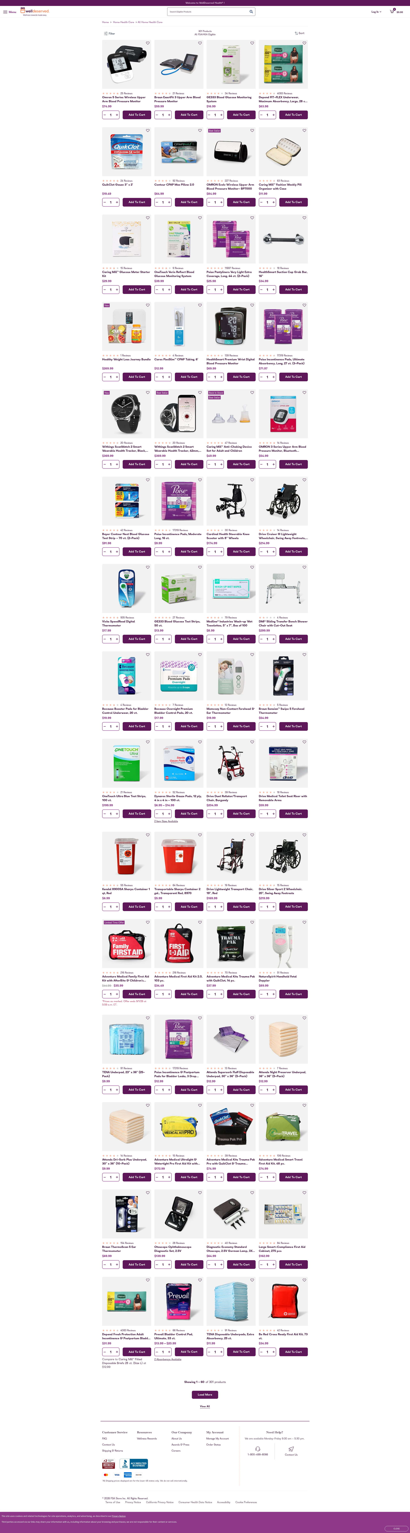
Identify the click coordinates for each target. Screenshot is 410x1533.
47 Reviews (231, 443)
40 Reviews (231, 1243)
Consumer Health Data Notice (195, 1502)
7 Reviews (178, 705)
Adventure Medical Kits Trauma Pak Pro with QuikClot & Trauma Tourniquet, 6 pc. (231, 1161)
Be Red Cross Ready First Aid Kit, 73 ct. (283, 1336)
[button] (396, 11)
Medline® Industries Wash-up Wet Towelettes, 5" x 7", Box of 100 (229, 623)
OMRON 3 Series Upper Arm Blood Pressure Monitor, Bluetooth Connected (282, 449)
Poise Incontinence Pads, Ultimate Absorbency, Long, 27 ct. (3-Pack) (281, 361)
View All (205, 1406)
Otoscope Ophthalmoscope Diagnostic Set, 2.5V (172, 1249)
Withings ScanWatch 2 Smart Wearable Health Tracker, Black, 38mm (124, 449)
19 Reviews (231, 885)
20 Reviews (126, 443)
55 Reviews (126, 885)
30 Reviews (231, 530)
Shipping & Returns (112, 1451)
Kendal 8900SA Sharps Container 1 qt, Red (126, 891)
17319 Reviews (284, 356)
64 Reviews (179, 885)
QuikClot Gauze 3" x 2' (117, 185)
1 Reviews (125, 356)
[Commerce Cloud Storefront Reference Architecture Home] (35, 11)
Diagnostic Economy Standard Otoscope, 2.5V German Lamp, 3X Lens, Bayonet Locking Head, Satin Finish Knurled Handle (230, 1249)
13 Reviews (231, 1068)
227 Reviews (231, 181)
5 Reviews (282, 705)
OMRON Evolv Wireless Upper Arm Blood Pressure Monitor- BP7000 (230, 187)
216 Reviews (126, 973)
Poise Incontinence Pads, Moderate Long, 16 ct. (177, 536)
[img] (126, 94)
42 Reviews (126, 530)
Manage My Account (217, 1439)
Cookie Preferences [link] (246, 1502)
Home (105, 22)
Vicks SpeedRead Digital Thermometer (118, 623)
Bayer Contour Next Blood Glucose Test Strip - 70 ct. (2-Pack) (125, 536)
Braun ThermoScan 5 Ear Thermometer (119, 1249)
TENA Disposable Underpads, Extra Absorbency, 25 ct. (230, 1336)
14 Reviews (283, 443)
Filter (112, 34)
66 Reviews (179, 1330)
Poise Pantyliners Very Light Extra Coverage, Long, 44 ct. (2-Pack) (229, 274)
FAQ (104, 1439)
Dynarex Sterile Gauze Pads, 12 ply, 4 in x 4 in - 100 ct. (178, 798)
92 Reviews (179, 181)
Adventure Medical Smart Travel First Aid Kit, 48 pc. (281, 1161)
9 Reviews (178, 268)
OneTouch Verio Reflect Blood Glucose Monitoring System (174, 274)
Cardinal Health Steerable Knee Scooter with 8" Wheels (228, 536)
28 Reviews (179, 1243)
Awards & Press (180, 1445)
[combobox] (211, 12)
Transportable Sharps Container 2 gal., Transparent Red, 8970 (177, 891)
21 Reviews (178, 93)
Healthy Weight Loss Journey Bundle (126, 359)
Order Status (213, 1445)
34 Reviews (231, 93)
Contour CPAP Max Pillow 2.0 (174, 185)
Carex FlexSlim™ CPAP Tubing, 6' (176, 359)
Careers (176, 1451)
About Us (177, 1439)
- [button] (104, 115)
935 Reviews (127, 618)
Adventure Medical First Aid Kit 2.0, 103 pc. (178, 978)
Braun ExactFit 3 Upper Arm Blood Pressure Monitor (177, 99)
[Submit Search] (251, 11)
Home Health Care (123, 22)
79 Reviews (231, 618)
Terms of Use (112, 1502)
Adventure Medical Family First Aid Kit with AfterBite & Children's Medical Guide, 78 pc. (125, 978)
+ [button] (117, 115)
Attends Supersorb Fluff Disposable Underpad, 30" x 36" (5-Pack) (230, 1074)
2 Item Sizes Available (166, 821)
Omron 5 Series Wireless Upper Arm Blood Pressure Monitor (124, 99)
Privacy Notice (133, 1502)
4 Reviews (178, 356)
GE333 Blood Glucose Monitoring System (229, 99)
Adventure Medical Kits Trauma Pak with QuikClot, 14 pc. (231, 978)
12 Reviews (230, 705)
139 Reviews (231, 356)
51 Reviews (283, 973)
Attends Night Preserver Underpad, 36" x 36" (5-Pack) (282, 1074)
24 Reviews (126, 181)
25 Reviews (126, 93)
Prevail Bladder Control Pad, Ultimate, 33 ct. (173, 1336)
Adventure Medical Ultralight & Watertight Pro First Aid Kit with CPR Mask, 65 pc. (176, 1161)
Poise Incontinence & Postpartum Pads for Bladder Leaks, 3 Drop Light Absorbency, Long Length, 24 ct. (177, 1074)
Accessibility (223, 1502)
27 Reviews (178, 618)
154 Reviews (127, 1243)
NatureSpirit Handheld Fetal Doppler (278, 978)
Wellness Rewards (147, 1439)
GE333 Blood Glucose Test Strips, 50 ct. (177, 623)
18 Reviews (283, 268)
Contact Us (108, 1445)
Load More (205, 1395)
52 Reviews (179, 792)
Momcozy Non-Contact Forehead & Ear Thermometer (230, 711)
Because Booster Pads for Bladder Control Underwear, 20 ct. (125, 711)
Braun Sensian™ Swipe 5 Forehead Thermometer (281, 711)
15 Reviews (126, 268)
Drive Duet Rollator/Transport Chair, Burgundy (227, 798)
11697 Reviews (232, 268)
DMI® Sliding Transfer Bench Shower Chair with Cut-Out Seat (283, 623)
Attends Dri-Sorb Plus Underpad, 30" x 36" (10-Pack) (124, 1161)
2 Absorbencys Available (167, 1359)
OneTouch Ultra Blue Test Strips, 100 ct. (124, 798)
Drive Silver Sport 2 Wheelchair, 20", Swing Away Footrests (280, 891)
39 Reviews (231, 792)
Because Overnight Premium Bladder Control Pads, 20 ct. (173, 711)
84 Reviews (283, 1243)
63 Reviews (283, 181)
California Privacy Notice (159, 1502)
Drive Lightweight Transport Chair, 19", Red (230, 891)
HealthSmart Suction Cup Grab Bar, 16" (283, 274)
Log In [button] (376, 12)
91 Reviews (126, 1068)
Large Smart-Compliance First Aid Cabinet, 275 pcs (282, 1249)
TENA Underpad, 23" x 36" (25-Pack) (123, 1074)
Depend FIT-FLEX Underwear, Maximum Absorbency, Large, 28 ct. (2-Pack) (283, 99)
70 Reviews (231, 973)
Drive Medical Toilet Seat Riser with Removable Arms (283, 798)
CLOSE (397, 1528)
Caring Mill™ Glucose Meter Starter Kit (126, 274)
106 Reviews (283, 1156)
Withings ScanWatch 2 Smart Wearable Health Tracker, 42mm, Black (176, 449)
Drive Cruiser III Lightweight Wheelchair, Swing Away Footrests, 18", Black (282, 536)
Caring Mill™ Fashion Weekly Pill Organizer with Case (280, 187)
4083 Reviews (284, 93)
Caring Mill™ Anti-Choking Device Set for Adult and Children (229, 449)
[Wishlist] (147, 43)
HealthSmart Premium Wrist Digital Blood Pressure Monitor (231, 361)
